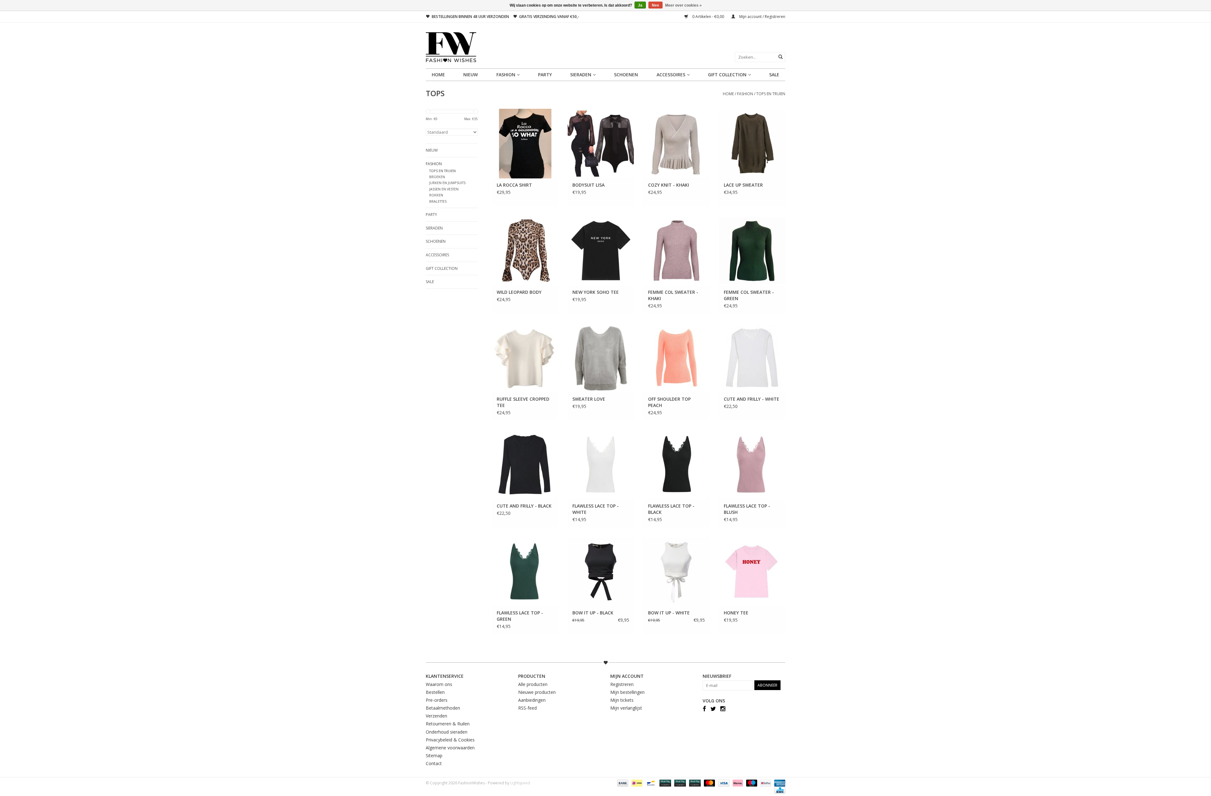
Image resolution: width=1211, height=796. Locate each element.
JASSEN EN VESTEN (444, 189)
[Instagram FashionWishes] (722, 709)
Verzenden (436, 716)
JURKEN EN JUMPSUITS (447, 182)
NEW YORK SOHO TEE (595, 292)
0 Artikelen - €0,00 (708, 16)
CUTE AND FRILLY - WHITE (751, 399)
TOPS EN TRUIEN (770, 93)
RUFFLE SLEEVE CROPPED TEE (523, 402)
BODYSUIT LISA (588, 185)
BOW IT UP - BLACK (592, 613)
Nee (655, 5)
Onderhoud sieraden (446, 732)
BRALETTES (438, 201)
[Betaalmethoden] (622, 782)
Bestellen (435, 692)
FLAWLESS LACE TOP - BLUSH (747, 509)
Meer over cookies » (683, 5)
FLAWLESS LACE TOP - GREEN (520, 616)
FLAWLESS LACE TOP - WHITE (595, 509)
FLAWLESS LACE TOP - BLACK (671, 509)
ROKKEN (436, 195)
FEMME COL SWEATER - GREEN (749, 295)
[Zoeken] (780, 57)
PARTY (545, 75)
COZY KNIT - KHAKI (668, 185)
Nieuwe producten (537, 692)
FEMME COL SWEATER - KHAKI (673, 295)
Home (438, 75)
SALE (774, 75)
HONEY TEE (736, 613)
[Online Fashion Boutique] (605, 47)
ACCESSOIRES (671, 75)
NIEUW (470, 75)
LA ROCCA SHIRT (514, 185)
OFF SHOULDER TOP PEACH (669, 402)
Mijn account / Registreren (761, 16)
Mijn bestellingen (627, 692)
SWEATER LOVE (588, 399)
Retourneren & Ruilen (448, 724)
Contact (434, 763)
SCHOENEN (626, 75)
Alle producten (532, 684)
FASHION (505, 75)
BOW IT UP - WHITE (669, 613)
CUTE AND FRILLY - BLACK (524, 506)
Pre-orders (437, 700)
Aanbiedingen (532, 700)
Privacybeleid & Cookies (450, 740)
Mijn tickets (622, 700)
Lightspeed (520, 783)
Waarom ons (439, 684)
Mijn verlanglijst (626, 708)
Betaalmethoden (443, 708)
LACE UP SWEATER (743, 185)
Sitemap (434, 755)
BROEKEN (437, 176)
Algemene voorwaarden (450, 748)
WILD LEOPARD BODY (519, 292)
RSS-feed (527, 708)
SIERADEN (580, 75)
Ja (640, 5)
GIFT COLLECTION (727, 75)
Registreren (622, 684)
